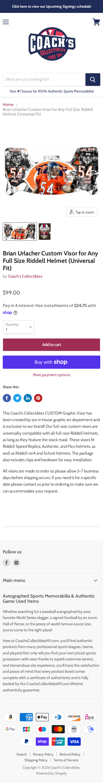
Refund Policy (70, 754)
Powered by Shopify (51, 773)
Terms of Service (66, 760)
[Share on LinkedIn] (28, 398)
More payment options (51, 375)
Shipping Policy (36, 760)
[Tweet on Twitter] (17, 398)
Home (8, 104)
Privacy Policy (43, 754)
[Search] (92, 79)
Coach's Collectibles (25, 276)
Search (21, 754)
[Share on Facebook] (7, 398)
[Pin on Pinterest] (38, 398)
